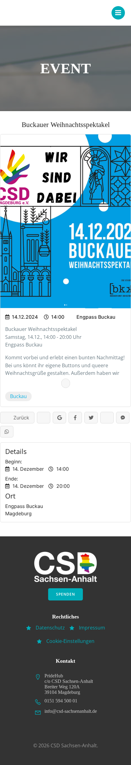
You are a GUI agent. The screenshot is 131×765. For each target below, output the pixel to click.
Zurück (19, 418)
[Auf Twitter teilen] (91, 417)
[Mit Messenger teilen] (122, 417)
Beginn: (13, 462)
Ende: (11, 479)
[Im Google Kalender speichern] (59, 417)
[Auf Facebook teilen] (75, 417)
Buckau (18, 396)
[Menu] (118, 13)
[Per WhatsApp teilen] (6, 431)
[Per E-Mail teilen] (107, 417)
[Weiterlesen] (65, 383)
